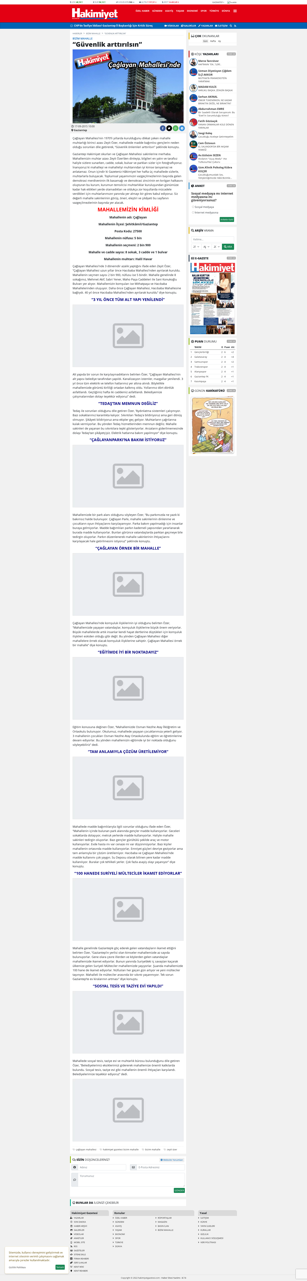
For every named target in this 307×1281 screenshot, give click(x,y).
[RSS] (235, 25)
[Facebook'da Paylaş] (163, 128)
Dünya (226, 10)
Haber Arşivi (80, 1226)
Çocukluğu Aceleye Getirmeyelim (215, 136)
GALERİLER (189, 25)
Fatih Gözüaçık (207, 121)
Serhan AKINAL (208, 97)
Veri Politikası (208, 1242)
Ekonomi (192, 10)
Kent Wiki (78, 1266)
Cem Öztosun (206, 143)
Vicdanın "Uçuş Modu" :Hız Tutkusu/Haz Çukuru (212, 160)
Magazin (162, 1221)
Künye (203, 1221)
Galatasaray (200, 356)
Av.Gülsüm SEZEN (209, 155)
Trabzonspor (201, 366)
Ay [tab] (219, 41)
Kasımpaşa (200, 381)
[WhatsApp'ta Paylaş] (175, 128)
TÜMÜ (230, 54)
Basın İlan (163, 1226)
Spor (204, 10)
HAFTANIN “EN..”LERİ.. (209, 64)
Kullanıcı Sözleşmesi (211, 1238)
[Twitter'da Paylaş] (169, 128)
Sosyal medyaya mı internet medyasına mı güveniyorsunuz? (212, 197)
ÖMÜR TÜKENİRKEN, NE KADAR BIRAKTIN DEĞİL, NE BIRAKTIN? (215, 102)
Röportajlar (164, 1217)
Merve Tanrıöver (208, 61)
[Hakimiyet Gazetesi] (94, 13)
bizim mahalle (152, 1149)
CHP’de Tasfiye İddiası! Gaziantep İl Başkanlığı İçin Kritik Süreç (113, 25)
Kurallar (205, 1230)
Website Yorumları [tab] (173, 1159)
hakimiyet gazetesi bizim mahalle (121, 1149)
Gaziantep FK (201, 376)
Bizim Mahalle (165, 1230)
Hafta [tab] (213, 41)
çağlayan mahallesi (86, 1149)
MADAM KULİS (207, 87)
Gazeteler (79, 1250)
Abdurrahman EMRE (211, 109)
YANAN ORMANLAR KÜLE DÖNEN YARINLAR (216, 126)
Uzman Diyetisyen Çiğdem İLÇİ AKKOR (215, 72)
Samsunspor (201, 361)
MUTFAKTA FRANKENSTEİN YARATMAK (212, 80)
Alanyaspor (200, 371)
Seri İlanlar (80, 1262)
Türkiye (214, 10)
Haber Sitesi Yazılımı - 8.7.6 (173, 1277)
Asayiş (169, 10)
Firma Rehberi (81, 1258)
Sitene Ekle (79, 1254)
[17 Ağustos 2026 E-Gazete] (212, 298)
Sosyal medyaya (204, 207)
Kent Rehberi (80, 1270)
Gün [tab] (205, 41)
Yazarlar (207, 25)
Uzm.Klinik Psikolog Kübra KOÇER (215, 169)
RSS (75, 1246)
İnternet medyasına (206, 212)
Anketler (78, 1238)
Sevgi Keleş (205, 133)
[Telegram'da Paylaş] (182, 128)
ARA (229, 246)
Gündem (157, 10)
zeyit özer (172, 1149)
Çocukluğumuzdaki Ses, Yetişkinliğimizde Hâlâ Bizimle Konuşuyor (214, 176)
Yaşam (180, 10)
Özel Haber (142, 10)
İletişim (222, 25)
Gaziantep (217, 2)
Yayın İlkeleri (207, 1226)
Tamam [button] (60, 1267)
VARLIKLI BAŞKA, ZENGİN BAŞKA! (215, 90)
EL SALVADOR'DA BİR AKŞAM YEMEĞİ (213, 148)
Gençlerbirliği (201, 352)
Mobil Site (79, 1242)
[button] (234, 10)
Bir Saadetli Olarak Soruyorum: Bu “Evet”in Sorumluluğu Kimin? (216, 114)
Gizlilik (204, 1234)
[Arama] (231, 25)
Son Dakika (79, 1221)
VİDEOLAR (173, 25)
